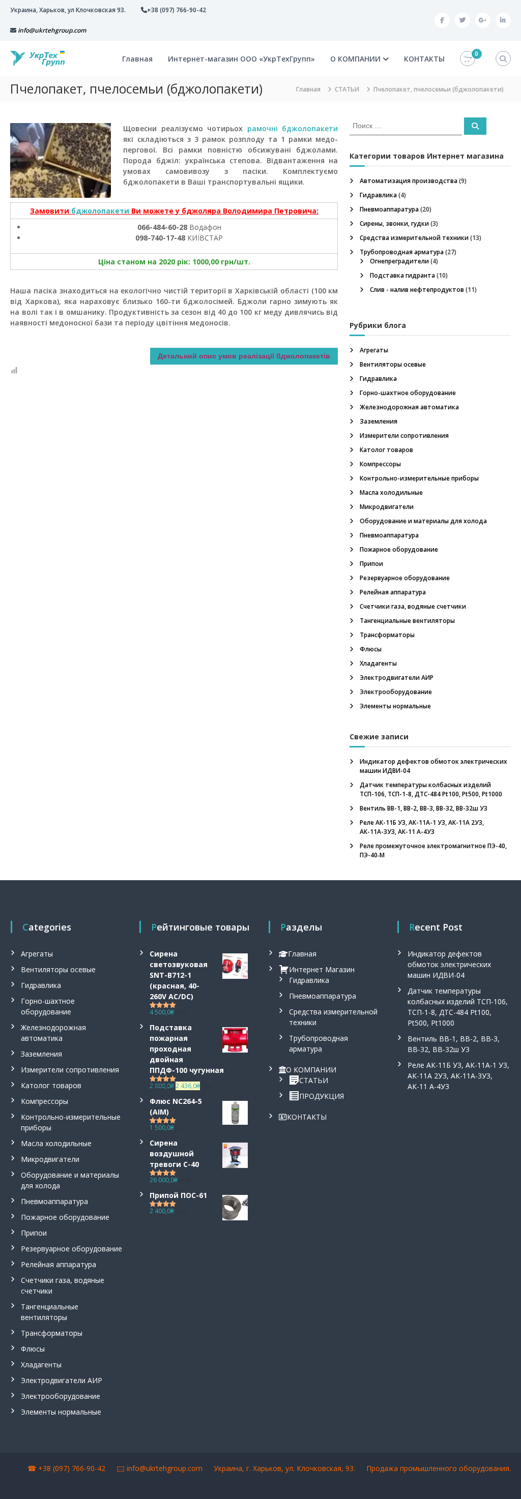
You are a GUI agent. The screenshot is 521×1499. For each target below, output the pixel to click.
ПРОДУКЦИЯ (321, 1096)
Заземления (378, 421)
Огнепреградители (399, 261)
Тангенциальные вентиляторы (407, 620)
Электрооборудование (396, 691)
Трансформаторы (387, 635)
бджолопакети (100, 211)
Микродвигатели (387, 506)
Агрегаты (374, 350)
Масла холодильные (391, 492)
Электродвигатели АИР (396, 677)
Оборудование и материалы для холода (423, 521)
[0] (467, 59)
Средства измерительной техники (414, 237)
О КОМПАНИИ (355, 59)
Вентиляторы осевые (393, 364)
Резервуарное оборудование (405, 578)
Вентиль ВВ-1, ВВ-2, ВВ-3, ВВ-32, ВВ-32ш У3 (423, 808)
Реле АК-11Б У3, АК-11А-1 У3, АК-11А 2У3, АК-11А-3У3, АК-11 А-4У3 (422, 827)
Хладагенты (378, 663)
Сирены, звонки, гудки (394, 223)
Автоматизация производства (408, 180)
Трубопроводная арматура (402, 252)
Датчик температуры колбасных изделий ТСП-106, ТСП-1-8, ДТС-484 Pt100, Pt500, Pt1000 (431, 789)
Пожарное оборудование (399, 549)
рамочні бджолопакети (292, 128)
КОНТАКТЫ (424, 59)
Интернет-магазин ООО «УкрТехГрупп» (241, 59)
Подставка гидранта (402, 275)
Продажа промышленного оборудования (437, 1468)
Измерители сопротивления (404, 435)
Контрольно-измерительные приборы (419, 478)
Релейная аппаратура (393, 592)
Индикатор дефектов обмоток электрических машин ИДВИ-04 (449, 964)
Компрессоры (380, 464)
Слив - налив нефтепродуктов (417, 289)
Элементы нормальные (395, 706)
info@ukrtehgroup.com (164, 1468)
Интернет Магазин (322, 969)
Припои (371, 563)
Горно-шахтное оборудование (408, 392)
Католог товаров (386, 449)
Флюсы (371, 649)
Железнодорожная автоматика (409, 407)
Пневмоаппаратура (389, 209)
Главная (137, 59)
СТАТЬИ (313, 1080)
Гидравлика (378, 195)
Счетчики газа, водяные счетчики (413, 606)
